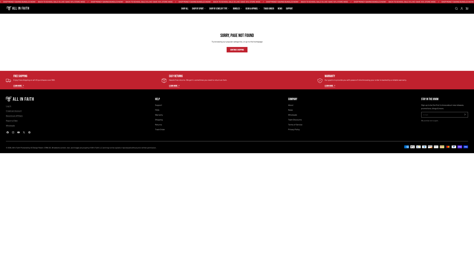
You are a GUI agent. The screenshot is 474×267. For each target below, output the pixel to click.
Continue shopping (237, 49)
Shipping (159, 119)
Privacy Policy (294, 129)
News (290, 110)
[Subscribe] (465, 114)
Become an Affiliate (14, 116)
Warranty (159, 115)
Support (158, 105)
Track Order (160, 129)
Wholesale (10, 125)
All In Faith (16, 148)
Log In (8, 106)
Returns (158, 124)
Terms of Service (295, 124)
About (290, 105)
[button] (456, 8)
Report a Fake (12, 120)
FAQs (157, 110)
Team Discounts (295, 119)
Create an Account (14, 111)
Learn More (17, 85)
